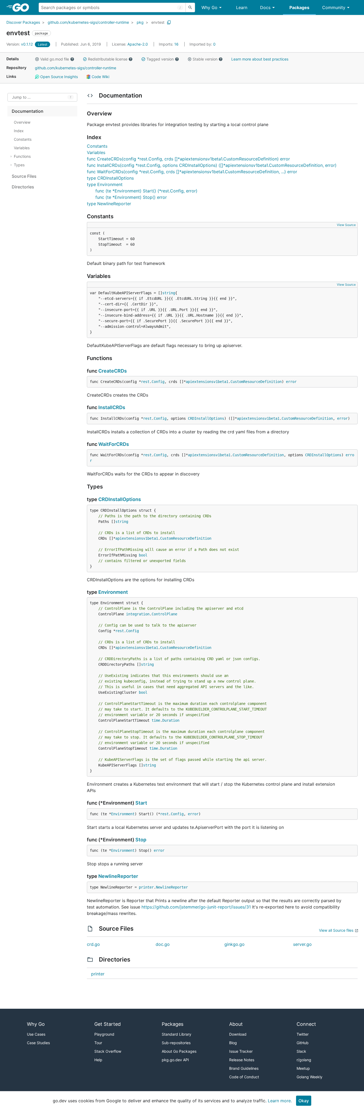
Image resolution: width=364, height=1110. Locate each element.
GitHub (303, 1042)
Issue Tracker (241, 1051)
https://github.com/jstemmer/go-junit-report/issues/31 (196, 907)
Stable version (205, 59)
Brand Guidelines (243, 1068)
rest (145, 382)
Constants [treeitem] (22, 139)
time (156, 720)
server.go (302, 944)
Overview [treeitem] (22, 122)
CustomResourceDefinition (256, 382)
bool (143, 555)
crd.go (93, 944)
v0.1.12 (20, 44)
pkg (140, 22)
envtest (157, 22)
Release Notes (241, 1059)
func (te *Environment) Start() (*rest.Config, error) (146, 190)
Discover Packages (23, 22)
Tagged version (160, 59)
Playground (104, 1034)
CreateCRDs (112, 371)
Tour (98, 1042)
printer (146, 887)
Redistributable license (107, 59)
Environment (113, 592)
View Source (346, 225)
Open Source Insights (58, 76)
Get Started (107, 1024)
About (236, 1024)
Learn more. (280, 1100)
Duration (170, 720)
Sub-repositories (176, 1042)
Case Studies (38, 1042)
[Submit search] (190, 7)
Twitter (303, 1034)
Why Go (209, 7)
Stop (140, 839)
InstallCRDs (111, 407)
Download (237, 1034)
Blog (233, 1042)
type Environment (105, 184)
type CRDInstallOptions (110, 178)
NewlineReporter (118, 876)
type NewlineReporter (109, 203)
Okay (303, 1100)
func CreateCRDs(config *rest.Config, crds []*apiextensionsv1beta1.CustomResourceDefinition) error (188, 159)
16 (169, 44)
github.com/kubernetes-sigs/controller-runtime (88, 22)
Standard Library (176, 1034)
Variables (96, 152)
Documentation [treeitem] (27, 111)
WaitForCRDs (113, 444)
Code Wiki (100, 76)
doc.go (163, 944)
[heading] (22, 7)
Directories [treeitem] (23, 186)
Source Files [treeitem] (24, 176)
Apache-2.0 (137, 44)
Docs (265, 7)
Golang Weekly (309, 1077)
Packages (299, 7)
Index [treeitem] (19, 130)
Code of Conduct (244, 1077)
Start (141, 803)
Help (98, 1059)
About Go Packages (179, 1051)
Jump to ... (21, 97)
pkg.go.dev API (175, 1059)
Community (333, 7)
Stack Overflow (107, 1051)
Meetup (303, 1068)
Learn (241, 7)
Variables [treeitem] (22, 148)
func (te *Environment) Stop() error (131, 197)
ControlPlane (164, 614)
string (168, 293)
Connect (306, 1024)
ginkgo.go (234, 944)
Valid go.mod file (54, 59)
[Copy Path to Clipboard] (169, 22)
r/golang (304, 1059)
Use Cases (36, 1034)
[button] (37, 59)
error (291, 382)
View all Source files (336, 930)
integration (137, 614)
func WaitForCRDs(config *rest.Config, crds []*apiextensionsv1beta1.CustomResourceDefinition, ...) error (192, 171)
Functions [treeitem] (22, 156)
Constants (97, 146)
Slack (301, 1051)
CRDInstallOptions (206, 418)
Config (158, 382)
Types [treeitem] (19, 165)
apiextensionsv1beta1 (207, 382)
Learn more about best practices (259, 59)
